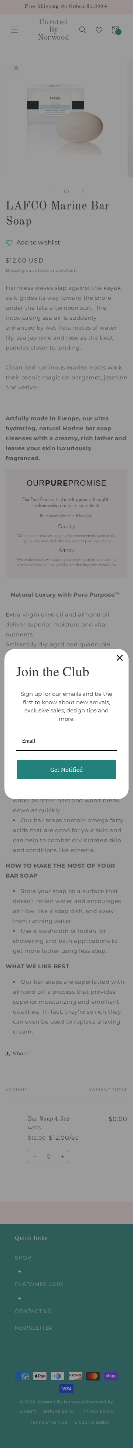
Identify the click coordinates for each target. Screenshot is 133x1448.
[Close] (120, 658)
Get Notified (66, 769)
